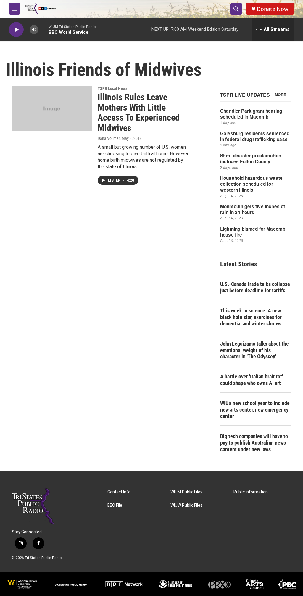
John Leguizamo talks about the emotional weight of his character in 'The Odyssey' (254, 350)
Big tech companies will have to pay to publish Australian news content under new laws (254, 442)
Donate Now (272, 9)
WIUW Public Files (186, 505)
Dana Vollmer (109, 138)
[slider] (43, 29)
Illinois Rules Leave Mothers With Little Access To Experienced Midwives (139, 112)
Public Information (250, 492)
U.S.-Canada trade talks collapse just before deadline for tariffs (255, 287)
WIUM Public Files (186, 492)
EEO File (114, 505)
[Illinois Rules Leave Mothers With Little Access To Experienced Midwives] (52, 108)
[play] (16, 29)
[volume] (34, 29)
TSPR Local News (112, 88)
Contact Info (118, 492)
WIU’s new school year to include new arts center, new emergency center (255, 409)
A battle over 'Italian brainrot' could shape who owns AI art (251, 379)
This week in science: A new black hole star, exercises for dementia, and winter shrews (251, 317)
